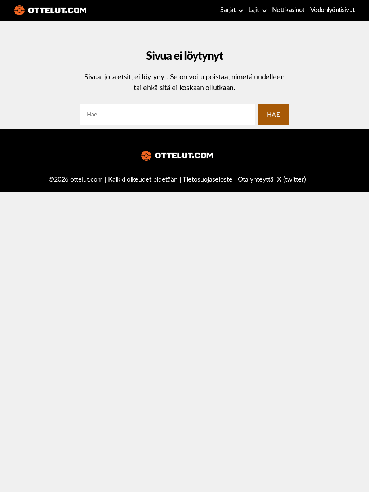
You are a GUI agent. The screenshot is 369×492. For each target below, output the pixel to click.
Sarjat (227, 10)
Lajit (253, 10)
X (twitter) (291, 179)
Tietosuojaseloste (207, 179)
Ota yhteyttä (256, 179)
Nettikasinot (288, 10)
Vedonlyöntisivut (332, 10)
